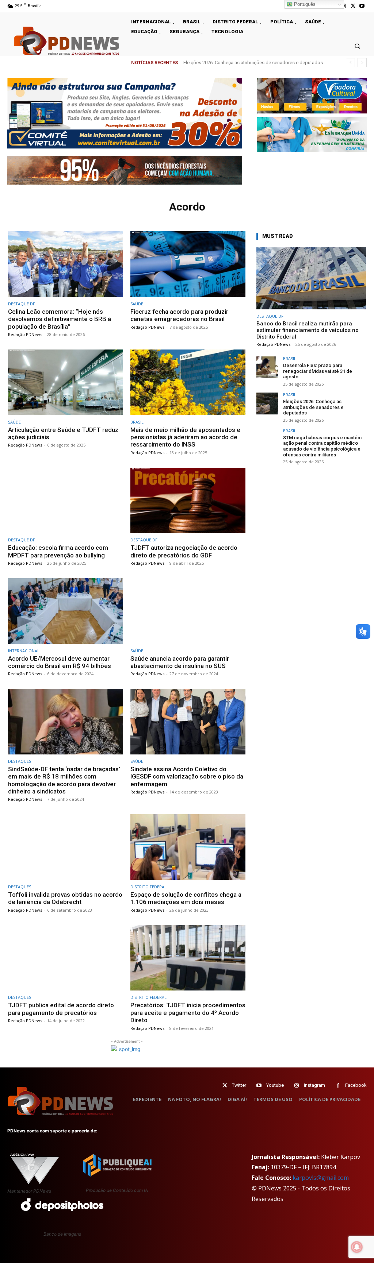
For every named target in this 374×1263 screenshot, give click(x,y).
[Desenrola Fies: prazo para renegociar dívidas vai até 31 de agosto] (267, 367)
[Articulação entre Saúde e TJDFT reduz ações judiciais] (65, 382)
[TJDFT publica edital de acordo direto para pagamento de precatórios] (65, 958)
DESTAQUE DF (21, 304)
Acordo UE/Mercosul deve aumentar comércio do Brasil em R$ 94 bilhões (59, 662)
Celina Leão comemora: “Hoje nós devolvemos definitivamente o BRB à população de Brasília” (59, 319)
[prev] (350, 62)
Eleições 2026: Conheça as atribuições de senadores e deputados (313, 407)
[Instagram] (296, 1085)
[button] (357, 45)
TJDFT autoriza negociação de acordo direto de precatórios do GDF (183, 551)
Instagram (314, 1085)
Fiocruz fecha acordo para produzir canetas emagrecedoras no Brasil (179, 315)
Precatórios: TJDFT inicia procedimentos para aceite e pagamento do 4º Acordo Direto (187, 1012)
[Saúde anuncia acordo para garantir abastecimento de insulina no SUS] (187, 611)
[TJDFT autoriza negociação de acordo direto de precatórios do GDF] (187, 500)
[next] (362, 62)
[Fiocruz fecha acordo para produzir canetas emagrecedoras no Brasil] (187, 264)
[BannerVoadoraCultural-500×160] (312, 95)
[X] (353, 6)
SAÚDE (136, 304)
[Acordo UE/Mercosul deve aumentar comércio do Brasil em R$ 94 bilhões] (65, 611)
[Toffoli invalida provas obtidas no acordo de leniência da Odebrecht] (65, 847)
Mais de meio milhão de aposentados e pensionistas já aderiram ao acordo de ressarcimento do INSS (185, 437)
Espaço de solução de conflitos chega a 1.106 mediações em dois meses (185, 898)
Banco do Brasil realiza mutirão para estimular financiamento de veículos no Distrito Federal (307, 330)
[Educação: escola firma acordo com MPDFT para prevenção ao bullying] (65, 500)
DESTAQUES (19, 761)
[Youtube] (362, 6)
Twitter (239, 1085)
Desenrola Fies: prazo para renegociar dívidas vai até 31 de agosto (317, 371)
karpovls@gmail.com (321, 1178)
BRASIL (137, 422)
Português (304, 4)
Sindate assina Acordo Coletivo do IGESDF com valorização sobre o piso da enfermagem (186, 776)
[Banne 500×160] (312, 134)
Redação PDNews (25, 334)
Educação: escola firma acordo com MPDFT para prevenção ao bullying (58, 551)
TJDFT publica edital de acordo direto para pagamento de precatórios (61, 1008)
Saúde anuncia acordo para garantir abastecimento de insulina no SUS (179, 662)
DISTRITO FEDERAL (148, 887)
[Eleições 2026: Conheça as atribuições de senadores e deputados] (267, 403)
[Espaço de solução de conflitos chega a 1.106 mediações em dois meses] (187, 847)
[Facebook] (338, 1085)
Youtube (275, 1085)
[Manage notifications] (357, 1247)
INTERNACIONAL (23, 651)
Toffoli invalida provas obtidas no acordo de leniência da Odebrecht (65, 898)
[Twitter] (224, 1085)
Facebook (356, 1085)
